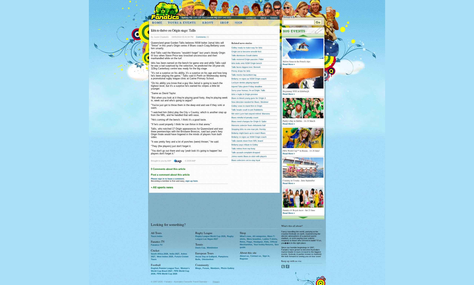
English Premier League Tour (165, 268)
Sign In (263, 17)
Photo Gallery (227, 268)
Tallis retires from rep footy (243, 148)
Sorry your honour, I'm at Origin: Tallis (248, 90)
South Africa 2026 (159, 254)
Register (274, 17)
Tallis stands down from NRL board (247, 141)
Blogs (198, 268)
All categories (259, 236)
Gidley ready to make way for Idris (246, 48)
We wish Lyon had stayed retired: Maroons (250, 114)
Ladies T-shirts (270, 239)
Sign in (266, 256)
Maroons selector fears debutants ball (248, 125)
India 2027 (174, 254)
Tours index (156, 236)
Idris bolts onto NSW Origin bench (246, 63)
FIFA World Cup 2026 (167, 274)
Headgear (258, 242)
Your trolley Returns (263, 244)
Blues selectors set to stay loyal (245, 160)
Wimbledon (212, 248)
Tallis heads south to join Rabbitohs (247, 110)
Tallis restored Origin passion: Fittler (247, 59)
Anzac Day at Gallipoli (206, 256)
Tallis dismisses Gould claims (244, 55)
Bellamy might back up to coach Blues (248, 133)
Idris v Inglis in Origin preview (244, 94)
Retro (242, 242)
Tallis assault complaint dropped (245, 152)
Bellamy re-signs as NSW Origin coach (248, 79)
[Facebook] (288, 268)
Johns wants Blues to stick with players (249, 156)
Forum (206, 268)
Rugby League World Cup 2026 (210, 236)
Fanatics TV (156, 245)
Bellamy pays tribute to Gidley (244, 145)
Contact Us (251, 17)
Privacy (216, 282)
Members (215, 268)
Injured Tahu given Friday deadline (246, 86)
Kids (266, 242)
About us (244, 256)
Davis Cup (200, 248)
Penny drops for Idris (240, 71)
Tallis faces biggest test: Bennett (245, 67)
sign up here (191, 181)
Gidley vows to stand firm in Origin (246, 106)
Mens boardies (254, 239)
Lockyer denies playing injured (245, 83)
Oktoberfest (207, 259)
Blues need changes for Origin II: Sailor (248, 121)
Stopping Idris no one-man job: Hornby (248, 129)
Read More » (289, 64)
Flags (249, 242)
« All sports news (162, 187)
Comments (201, 37)
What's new (245, 236)
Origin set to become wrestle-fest (246, 51)
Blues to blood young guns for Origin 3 (248, 98)
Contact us (255, 256)
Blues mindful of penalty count (244, 117)
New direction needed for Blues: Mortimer (249, 102)
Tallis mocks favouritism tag (243, 75)
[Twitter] (283, 268)
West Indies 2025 (165, 256)
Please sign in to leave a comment (167, 179)
